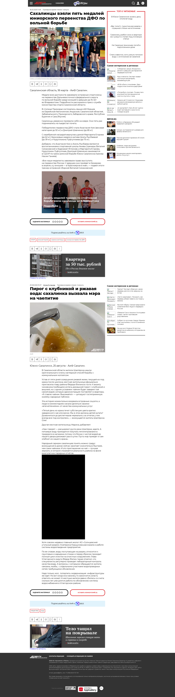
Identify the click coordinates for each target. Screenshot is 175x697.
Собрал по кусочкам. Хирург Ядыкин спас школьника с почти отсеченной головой (131, 322)
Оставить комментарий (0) (87, 221)
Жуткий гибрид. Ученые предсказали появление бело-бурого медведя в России (131, 306)
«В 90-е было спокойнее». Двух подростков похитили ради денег (129, 85)
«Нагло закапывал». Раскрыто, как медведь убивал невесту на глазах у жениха (130, 299)
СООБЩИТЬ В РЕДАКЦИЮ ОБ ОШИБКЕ (80, 656)
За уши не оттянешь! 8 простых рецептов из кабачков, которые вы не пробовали (131, 330)
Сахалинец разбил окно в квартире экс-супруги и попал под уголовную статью (126, 37)
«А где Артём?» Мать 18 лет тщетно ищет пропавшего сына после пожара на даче (130, 110)
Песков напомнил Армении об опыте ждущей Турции (130, 138)
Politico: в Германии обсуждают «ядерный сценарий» (128, 123)
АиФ (31, 354)
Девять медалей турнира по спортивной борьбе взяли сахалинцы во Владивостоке (71, 199)
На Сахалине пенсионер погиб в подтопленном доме (126, 46)
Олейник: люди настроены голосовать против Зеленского (128, 146)
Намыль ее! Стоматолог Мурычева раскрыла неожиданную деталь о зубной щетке (130, 102)
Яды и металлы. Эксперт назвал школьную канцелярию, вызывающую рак (129, 78)
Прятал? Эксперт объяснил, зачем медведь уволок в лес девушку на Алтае (130, 291)
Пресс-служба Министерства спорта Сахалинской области (52, 78)
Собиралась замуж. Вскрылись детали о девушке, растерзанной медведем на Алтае (129, 70)
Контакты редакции (56, 656)
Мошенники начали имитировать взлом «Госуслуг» (129, 154)
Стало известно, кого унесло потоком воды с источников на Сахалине (126, 56)
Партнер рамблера (57, 688)
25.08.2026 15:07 (35, 285)
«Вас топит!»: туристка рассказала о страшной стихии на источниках (126, 27)
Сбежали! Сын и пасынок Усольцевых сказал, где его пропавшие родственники (131, 314)
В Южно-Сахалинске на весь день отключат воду (126, 18)
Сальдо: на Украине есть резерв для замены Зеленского (130, 130)
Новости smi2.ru (38, 278)
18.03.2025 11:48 (35, 10)
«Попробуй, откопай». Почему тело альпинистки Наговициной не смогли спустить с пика (130, 94)
